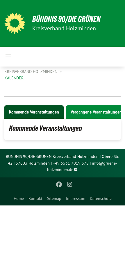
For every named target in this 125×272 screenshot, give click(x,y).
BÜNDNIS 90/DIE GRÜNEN (66, 19)
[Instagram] (69, 184)
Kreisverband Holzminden (31, 71)
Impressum (75, 198)
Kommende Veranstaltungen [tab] (34, 112)
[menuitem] (19, 198)
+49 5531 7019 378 (71, 163)
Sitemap (54, 198)
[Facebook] (59, 184)
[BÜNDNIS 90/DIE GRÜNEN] (14, 23)
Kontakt (35, 198)
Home (19, 198)
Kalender (14, 78)
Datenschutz (101, 198)
